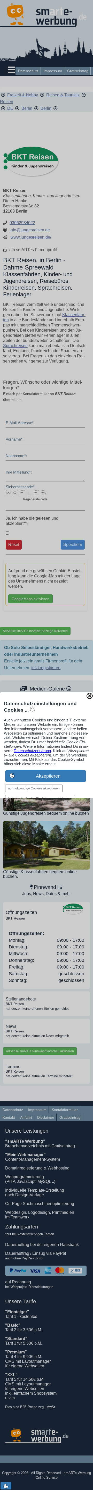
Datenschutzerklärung (32, 750)
